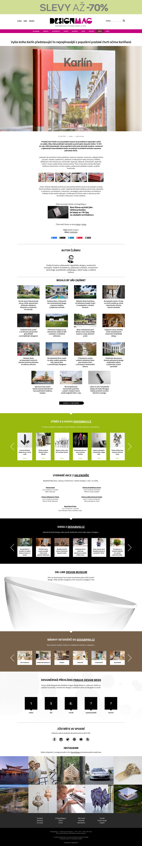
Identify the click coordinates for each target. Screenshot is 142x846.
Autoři (61, 820)
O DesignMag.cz (60, 818)
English (102, 822)
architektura (56, 31)
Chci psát (40, 822)
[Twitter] (68, 739)
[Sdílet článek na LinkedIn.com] (71, 237)
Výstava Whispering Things (50, 497)
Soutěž (102, 818)
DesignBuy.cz (82, 421)
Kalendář (81, 820)
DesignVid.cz (76, 527)
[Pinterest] (74, 739)
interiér (66, 31)
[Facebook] (54, 739)
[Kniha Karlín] (71, 88)
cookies (86, 837)
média (100, 31)
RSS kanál (81, 818)
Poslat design (102, 820)
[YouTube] (81, 739)
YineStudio (73, 232)
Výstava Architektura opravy (91, 488)
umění (107, 31)
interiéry (31, 21)
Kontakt (40, 818)
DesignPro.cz (86, 639)
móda (83, 31)
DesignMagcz (76, 752)
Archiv (61, 822)
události (45, 31)
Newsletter (81, 822)
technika (91, 31)
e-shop (19, 21)
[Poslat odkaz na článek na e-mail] (88, 237)
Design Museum (76, 572)
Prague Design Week (87, 680)
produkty (75, 31)
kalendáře (81, 475)
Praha (84, 224)
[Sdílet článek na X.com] (62, 237)
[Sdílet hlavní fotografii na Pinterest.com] (79, 237)
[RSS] (88, 739)
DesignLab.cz (74, 843)
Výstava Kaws (50, 488)
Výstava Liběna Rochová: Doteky (91, 497)
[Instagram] (61, 739)
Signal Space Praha (70, 506)
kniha (78, 224)
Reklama (40, 820)
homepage (36, 31)
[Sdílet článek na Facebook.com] (54, 237)
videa (25, 21)
